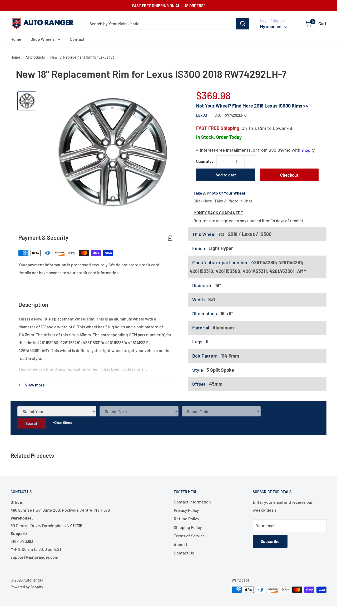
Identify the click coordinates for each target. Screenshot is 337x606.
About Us (182, 544)
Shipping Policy (188, 527)
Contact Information (192, 501)
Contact (77, 39)
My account (271, 26)
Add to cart (225, 174)
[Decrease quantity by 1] (222, 161)
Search (31, 423)
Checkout (289, 174)
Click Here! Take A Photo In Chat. (223, 200)
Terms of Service (189, 535)
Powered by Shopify (27, 587)
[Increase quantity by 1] (250, 161)
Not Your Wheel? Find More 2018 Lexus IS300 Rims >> (252, 106)
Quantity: (204, 161)
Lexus (201, 115)
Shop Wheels (43, 39)
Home (16, 39)
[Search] (242, 23)
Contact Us (184, 552)
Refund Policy (186, 518)
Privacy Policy (186, 510)
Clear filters (62, 422)
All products (35, 57)
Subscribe (270, 541)
